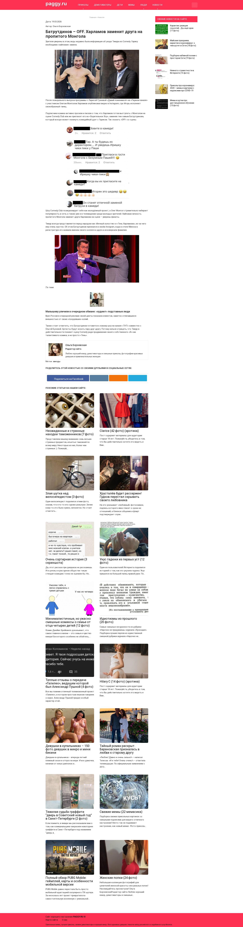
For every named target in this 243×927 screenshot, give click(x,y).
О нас (64, 920)
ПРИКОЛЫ (83, 5)
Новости (101, 17)
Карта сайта (52, 920)
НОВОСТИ (157, 5)
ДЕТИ (120, 5)
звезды (56, 361)
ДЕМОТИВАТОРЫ (102, 5)
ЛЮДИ (143, 5)
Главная (92, 17)
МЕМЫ (131, 5)
